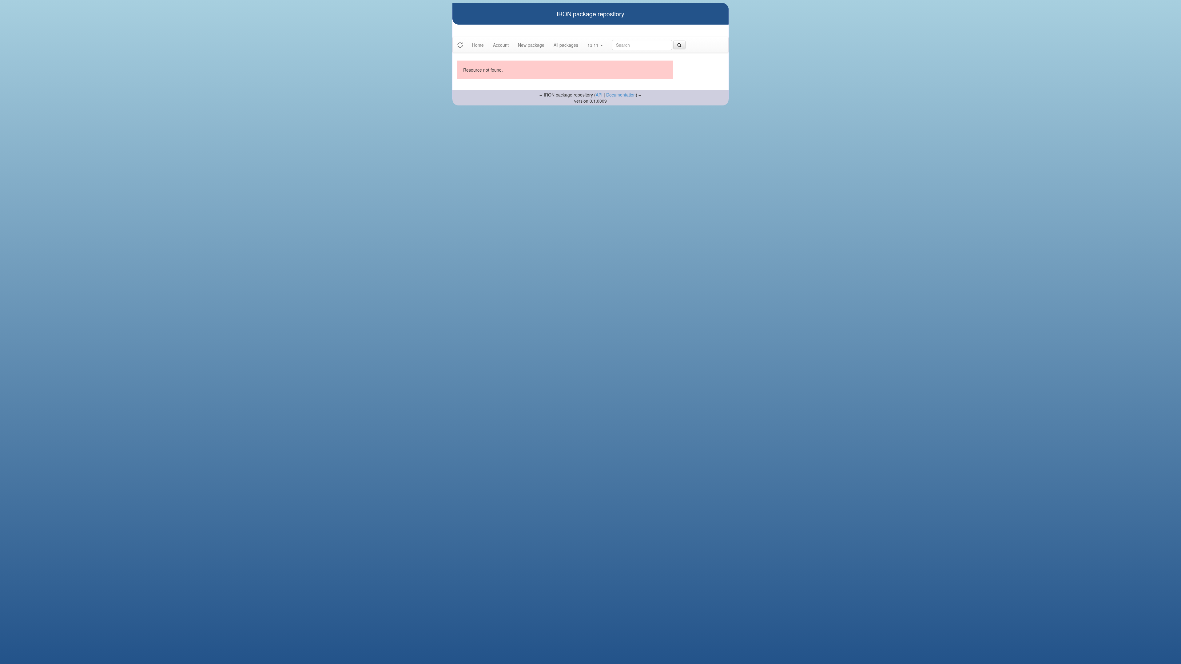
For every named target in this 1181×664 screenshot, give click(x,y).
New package (531, 45)
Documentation (621, 95)
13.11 (593, 45)
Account (501, 45)
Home (478, 45)
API (599, 95)
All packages (566, 45)
